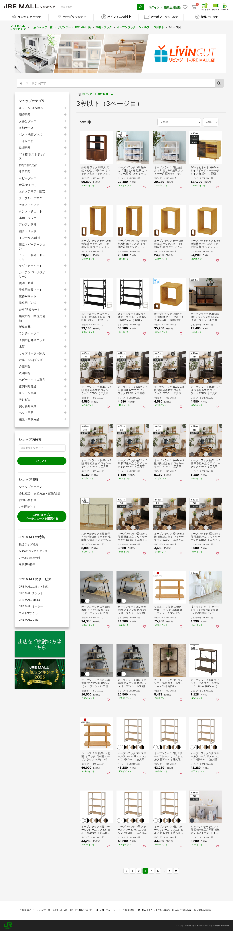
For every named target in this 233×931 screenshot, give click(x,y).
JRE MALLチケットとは (107, 910)
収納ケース (26, 127)
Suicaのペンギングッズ (33, 550)
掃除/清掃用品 (28, 165)
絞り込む (41, 461)
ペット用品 (26, 412)
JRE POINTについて (81, 910)
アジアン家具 (27, 224)
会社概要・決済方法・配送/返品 (39, 493)
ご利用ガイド (27, 506)
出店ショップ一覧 (42, 27)
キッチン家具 (27, 393)
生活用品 (25, 171)
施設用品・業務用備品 (32, 318)
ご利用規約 (128, 910)
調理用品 (25, 114)
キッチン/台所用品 (31, 108)
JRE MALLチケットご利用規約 (153, 910)
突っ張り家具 (27, 406)
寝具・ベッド (27, 231)
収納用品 (25, 373)
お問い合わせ (27, 500)
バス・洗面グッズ (30, 134)
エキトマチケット (30, 613)
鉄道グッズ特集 (28, 544)
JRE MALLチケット (31, 593)
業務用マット (27, 296)
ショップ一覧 (43, 910)
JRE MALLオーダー (31, 606)
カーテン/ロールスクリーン (32, 274)
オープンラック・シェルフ (133, 27)
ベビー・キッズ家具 (32, 379)
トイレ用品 (26, 141)
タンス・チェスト (30, 211)
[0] (194, 6)
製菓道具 (25, 326)
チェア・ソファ (29, 204)
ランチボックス (29, 333)
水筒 (22, 346)
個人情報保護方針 (203, 910)
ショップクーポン (30, 486)
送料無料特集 (27, 564)
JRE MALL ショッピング (18, 27)
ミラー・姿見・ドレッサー (32, 257)
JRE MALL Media (29, 599)
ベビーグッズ (27, 178)
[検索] (219, 83)
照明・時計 (26, 283)
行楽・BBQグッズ (31, 359)
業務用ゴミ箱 (27, 302)
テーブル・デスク (30, 198)
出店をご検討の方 (181, 910)
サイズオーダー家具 (32, 353)
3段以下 (159, 27)
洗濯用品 (25, 147)
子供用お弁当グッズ (32, 340)
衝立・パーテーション (32, 246)
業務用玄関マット (30, 289)
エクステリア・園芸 (32, 191)
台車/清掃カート (29, 309)
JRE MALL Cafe (28, 619)
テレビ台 (25, 399)
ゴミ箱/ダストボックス (32, 156)
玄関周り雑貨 (27, 386)
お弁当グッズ (27, 121)
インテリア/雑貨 (29, 237)
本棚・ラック (104, 27)
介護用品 (25, 366)
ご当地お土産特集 (30, 557)
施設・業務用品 (29, 419)
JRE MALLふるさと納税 (33, 586)
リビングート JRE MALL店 (74, 27)
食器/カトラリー (29, 184)
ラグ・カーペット (30, 265)
